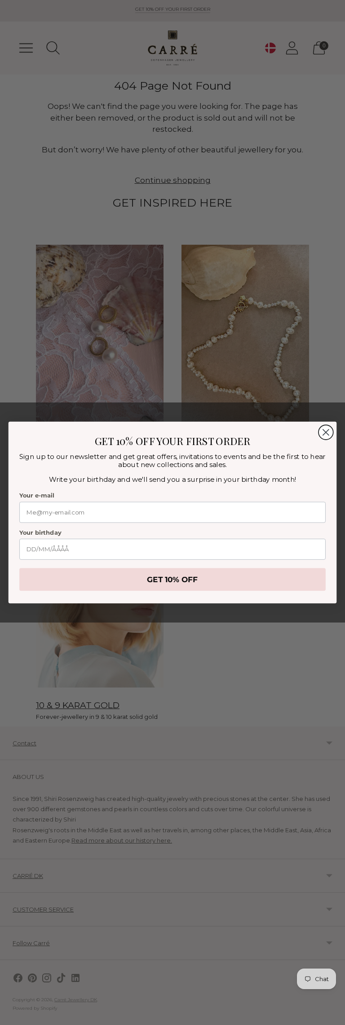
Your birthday (40, 532)
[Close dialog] (325, 432)
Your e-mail (36, 495)
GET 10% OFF (172, 579)
